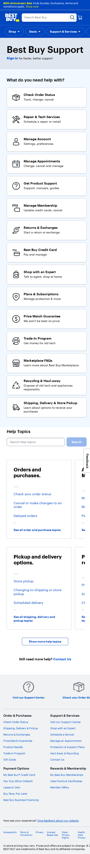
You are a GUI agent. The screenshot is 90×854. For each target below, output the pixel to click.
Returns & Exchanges (16, 734)
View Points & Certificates (66, 781)
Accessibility (10, 832)
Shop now (32, 6)
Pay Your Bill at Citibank (18, 781)
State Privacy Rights (66, 835)
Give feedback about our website (58, 820)
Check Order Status (15, 722)
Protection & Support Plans (67, 747)
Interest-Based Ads (52, 833)
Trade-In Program (14, 753)
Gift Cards (9, 759)
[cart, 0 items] (79, 17)
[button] (14, 31)
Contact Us (57, 759)
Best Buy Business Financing (21, 800)
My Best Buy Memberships (66, 774)
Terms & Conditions (26, 833)
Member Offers (59, 787)
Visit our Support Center (65, 722)
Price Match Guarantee (17, 740)
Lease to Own (11, 787)
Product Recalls (13, 747)
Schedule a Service (62, 734)
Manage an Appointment (66, 740)
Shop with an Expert (63, 728)
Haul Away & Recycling (64, 753)
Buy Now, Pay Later (15, 793)
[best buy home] (12, 17)
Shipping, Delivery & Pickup (20, 728)
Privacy (40, 832)
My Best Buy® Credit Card (19, 774)
